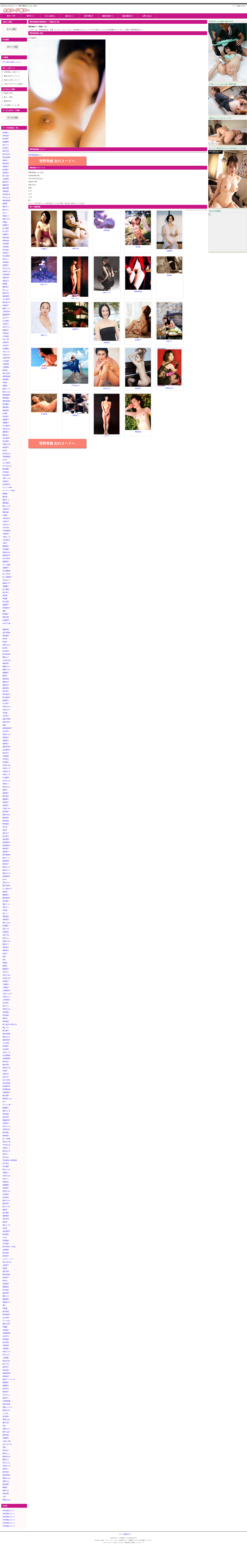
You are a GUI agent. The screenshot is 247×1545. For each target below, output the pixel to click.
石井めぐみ (6, 271)
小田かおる (107, 388)
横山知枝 (6, 1095)
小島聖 (5, 515)
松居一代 (6, 929)
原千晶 (5, 827)
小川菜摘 (6, 361)
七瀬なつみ (6, 808)
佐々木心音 (6, 574)
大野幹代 (6, 342)
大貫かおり (6, 355)
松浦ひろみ (6, 941)
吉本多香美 (6, 1083)
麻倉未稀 (6, 188)
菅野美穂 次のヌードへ (57, 161)
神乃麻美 (6, 404)
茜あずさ (6, 210)
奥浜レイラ (6, 389)
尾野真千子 (6, 1302)
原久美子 (6, 836)
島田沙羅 (6, 617)
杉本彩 (5, 639)
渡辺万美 (6, 1271)
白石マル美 (6, 623)
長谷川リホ (6, 873)
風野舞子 (6, 432)
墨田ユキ (6, 657)
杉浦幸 (5, 642)
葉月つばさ (6, 1432)
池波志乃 (6, 281)
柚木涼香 (6, 1064)
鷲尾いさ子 (6, 1111)
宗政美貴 (6, 1021)
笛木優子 (6, 901)
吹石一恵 (6, 1364)
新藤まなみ (6, 1500)
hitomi (4, 879)
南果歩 (5, 966)
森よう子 (6, 1027)
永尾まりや (6, 1466)
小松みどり (6, 524)
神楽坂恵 (6, 410)
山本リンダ (6, 1052)
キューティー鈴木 (9, 490)
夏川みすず (6, 1151)
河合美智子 (6, 438)
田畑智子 (6, 700)
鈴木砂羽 (6, 651)
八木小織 (6, 1043)
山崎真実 (6, 1250)
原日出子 (6, 833)
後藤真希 (6, 1299)
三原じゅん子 (7, 994)
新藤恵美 (6, 629)
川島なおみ (6, 429)
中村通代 (6, 762)
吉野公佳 (6, 1074)
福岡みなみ (6, 1456)
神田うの (44, 335)
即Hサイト (30, 16)
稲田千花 (6, 293)
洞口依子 (6, 753)
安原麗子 (44, 368)
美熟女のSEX (8, 93)
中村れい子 (6, 768)
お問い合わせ (147, 16)
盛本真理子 (6, 1040)
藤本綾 (5, 892)
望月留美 (6, 1132)
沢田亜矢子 (6, 608)
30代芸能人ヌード (9, 1514)
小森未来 (6, 1194)
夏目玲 (5, 790)
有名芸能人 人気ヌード (12, 72)
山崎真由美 (6, 1058)
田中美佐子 (6, 694)
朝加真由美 (6, 200)
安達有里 (6, 136)
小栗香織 (6, 367)
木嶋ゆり (6, 1173)
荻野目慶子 (6, 395)
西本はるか (6, 815)
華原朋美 (6, 1339)
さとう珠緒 (6, 565)
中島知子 (6, 1123)
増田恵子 (6, 947)
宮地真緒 (6, 1240)
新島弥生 (6, 818)
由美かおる (6, 1068)
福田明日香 (6, 1373)
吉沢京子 (6, 1077)
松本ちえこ (6, 938)
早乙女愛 (6, 602)
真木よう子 (6, 1225)
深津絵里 (6, 1376)
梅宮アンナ (6, 308)
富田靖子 (6, 737)
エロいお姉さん (50, 16)
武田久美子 (6, 722)
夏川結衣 (6, 796)
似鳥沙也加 (6, 1404)
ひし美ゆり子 (7, 889)
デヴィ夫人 (6, 1321)
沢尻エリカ (6, 1352)
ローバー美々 (7, 1105)
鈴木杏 (5, 1281)
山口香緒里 (6, 1055)
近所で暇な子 (88, 16)
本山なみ (6, 1157)
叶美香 (5, 413)
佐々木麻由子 (7, 577)
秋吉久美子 (6, 154)
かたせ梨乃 (6, 463)
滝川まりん (6, 1126)
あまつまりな (7, 1444)
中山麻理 (6, 777)
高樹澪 (5, 676)
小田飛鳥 (6, 1358)
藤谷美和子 (6, 898)
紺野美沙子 (6, 555)
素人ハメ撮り (8, 97)
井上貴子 (6, 231)
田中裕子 (6, 691)
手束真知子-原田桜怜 (10, 1160)
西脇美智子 (6, 1120)
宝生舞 (5, 910)
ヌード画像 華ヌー (125, 1534)
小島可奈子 (6, 518)
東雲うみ (6, 1490)
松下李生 (6, 1163)
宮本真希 (6, 1012)
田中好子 (6, 1389)
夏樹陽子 (6, 799)
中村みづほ (6, 765)
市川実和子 (6, 256)
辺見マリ (6, 907)
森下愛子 (6, 1031)
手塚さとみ (6, 734)
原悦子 (5, 830)
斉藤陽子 (6, 1385)
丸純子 (5, 953)
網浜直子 (6, 182)
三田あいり (6, 997)
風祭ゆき (6, 435)
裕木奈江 (6, 1061)
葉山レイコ (6, 858)
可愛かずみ (6, 444)
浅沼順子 (6, 170)
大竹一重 (6, 339)
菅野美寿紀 (138, 291)
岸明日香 (6, 1493)
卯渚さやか (6, 1191)
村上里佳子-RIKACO (10, 1024)
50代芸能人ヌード (9, 1520)
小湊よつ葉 (6, 1441)
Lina (4, 1102)
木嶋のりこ (6, 1148)
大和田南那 (6, 1401)
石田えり (6, 259)
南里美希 (6, 1484)
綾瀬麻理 (6, 142)
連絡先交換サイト (108, 16)
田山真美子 (6, 697)
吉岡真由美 (6, 1089)
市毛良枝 (6, 250)
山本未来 (6, 1049)
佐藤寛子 (6, 568)
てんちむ (6, 1413)
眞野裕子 (6, 950)
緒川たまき (6, 392)
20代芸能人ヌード (9, 1510)
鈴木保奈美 (6, 654)
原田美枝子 (6, 845)
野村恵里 (6, 821)
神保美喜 (6, 636)
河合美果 (6, 441)
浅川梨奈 (6, 1416)
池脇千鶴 (6, 278)
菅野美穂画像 (33, 155)
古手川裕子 (6, 558)
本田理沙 (6, 919)
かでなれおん (7, 466)
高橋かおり (6, 666)
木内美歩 (6, 472)
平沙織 (5, 713)
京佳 (4, 1426)
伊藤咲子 (6, 225)
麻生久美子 (6, 1324)
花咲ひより (6, 1429)
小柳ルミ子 (6, 537)
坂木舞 (5, 595)
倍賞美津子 (6, 876)
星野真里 (6, 916)
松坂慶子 (6, 926)
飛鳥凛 (5, 1210)
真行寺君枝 (6, 632)
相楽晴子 (6, 605)
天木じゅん (6, 1463)
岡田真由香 (6, 376)
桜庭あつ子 (6, 583)
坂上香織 (6, 589)
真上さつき (6, 1206)
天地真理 (6, 179)
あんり (5, 213)
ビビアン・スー (8, 1259)
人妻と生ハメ (69, 16)
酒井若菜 (6, 1435)
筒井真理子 (6, 1314)
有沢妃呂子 (6, 194)
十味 (4, 1497)
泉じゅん (6, 290)
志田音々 (6, 1469)
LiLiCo (5, 1237)
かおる (5, 460)
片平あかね (6, 1145)
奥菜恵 (5, 1268)
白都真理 (6, 620)
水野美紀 (6, 1348)
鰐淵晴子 (6, 1108)
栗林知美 (6, 512)
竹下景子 (6, 703)
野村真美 (6, 824)
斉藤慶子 (6, 586)
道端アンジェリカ (9, 1379)
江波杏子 (6, 324)
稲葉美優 (6, 296)
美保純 (106, 436)
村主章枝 (6, 1213)
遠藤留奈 (6, 1287)
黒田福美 (6, 503)
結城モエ (6, 1398)
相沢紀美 (6, 163)
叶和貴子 (6, 416)
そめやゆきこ (7, 660)
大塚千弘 (6, 1336)
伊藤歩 (5, 222)
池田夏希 (6, 1185)
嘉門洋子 (6, 1367)
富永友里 (6, 1253)
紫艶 (4, 611)
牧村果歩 (6, 1135)
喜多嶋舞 (6, 469)
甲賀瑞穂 (6, 549)
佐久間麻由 (6, 571)
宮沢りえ (6, 1006)
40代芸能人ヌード (9, 1517)
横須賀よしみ (7, 1098)
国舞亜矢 (6, 546)
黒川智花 (6, 1311)
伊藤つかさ (6, 219)
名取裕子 (6, 802)
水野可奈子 (6, 1129)
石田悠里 (6, 262)
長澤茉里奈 (6, 1475)
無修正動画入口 (127, 16)
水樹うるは (6, 975)
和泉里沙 (6, 1182)
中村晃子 (6, 759)
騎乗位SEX (7, 101)
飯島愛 (5, 284)
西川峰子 (6, 811)
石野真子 (6, 265)
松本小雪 (6, 935)
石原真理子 (6, 274)
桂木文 (5, 450)
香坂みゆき (6, 552)
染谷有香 (6, 1370)
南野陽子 (6, 969)
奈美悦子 (6, 805)
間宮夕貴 (6, 1203)
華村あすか (6, 1410)
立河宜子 (6, 716)
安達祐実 (6, 1284)
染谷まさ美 (6, 1142)
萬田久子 (6, 944)
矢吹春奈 (6, 1197)
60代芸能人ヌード (9, 1523)
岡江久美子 (6, 373)
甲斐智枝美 (6, 457)
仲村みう (6, 784)
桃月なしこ (6, 1453)
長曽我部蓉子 (7, 728)
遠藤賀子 (6, 330)
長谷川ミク (6, 870)
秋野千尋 (6, 151)
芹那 (4, 1447)
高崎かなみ (6, 1478)
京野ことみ (6, 478)
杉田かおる (6, 645)
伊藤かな (6, 216)
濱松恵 (5, 1222)
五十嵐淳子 (6, 299)
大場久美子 (6, 358)
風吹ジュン (6, 904)
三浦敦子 (44, 249)
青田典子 (138, 388)
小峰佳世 (6, 534)
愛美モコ (6, 207)
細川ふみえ (6, 923)
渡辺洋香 (6, 1117)
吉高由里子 (6, 1092)
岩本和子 (6, 1277)
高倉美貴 (6, 688)
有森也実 (6, 191)
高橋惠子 (6, 673)
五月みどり (6, 580)
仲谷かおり (6, 787)
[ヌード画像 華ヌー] (16, 12)
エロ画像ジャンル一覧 (11, 105)
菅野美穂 (107, 230)
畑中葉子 (6, 864)
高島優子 (6, 1382)
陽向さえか (6, 1200)
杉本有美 (6, 1472)
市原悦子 (75, 415)
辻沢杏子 (6, 731)
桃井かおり (6, 1037)
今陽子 (5, 543)
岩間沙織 (6, 237)
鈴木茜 (5, 648)
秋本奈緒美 (6, 157)
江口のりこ (6, 1395)
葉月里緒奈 (6, 855)
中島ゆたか (6, 771)
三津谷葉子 (6, 1000)
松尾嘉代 (6, 932)
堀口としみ (6, 1169)
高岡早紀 (6, 663)
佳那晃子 (6, 447)
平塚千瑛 (6, 1219)
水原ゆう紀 (6, 978)
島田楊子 (6, 614)
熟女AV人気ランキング (12, 80)
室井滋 (5, 1018)
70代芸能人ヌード (9, 1526)
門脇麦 (5, 1327)
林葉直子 (6, 852)
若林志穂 (6, 1114)
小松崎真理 (6, 531)
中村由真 (6, 756)
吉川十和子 (6, 1080)
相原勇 (5, 160)
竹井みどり (6, 710)
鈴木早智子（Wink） (10, 1247)
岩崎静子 (6, 234)
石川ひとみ (6, 268)
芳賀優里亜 (6, 1333)
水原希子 (6, 1265)
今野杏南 (6, 1345)
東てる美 (6, 176)
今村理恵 (6, 247)
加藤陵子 (6, 423)
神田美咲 (6, 407)
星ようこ (6, 913)
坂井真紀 (6, 1234)
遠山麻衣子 (6, 750)
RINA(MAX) (7, 1262)
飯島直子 (6, 287)
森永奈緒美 (6, 1034)
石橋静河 (6, 1438)
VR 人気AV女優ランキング (12, 62)
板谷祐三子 (6, 302)
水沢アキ (6, 972)
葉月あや (6, 1450)
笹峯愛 (5, 598)
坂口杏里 (6, 1342)
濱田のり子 (6, 867)
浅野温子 (6, 166)
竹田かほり (6, 706)
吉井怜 (5, 1071)
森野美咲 (6, 1216)
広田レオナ (44, 284)
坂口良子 (6, 592)
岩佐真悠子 (6, 1231)
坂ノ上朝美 (6, 1139)
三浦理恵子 (6, 990)
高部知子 (6, 685)
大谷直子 (6, 345)
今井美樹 (6, 244)
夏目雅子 (6, 793)
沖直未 (5, 382)
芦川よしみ (6, 197)
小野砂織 (6, 364)
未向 (4, 960)
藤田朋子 (6, 895)
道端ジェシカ (7, 1407)
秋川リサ (6, 145)
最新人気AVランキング (12, 76)
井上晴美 (6, 228)
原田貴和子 (6, 842)
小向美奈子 (6, 540)
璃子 (4, 1305)
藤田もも (6, 1460)
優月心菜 (6, 1422)
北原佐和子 (6, 484)
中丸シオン (6, 1355)
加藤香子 (6, 419)
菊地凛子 (6, 1392)
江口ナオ (6, 318)
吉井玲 (5, 1228)
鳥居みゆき (6, 1361)
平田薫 (5, 1308)
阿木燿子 (6, 139)
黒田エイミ (6, 500)
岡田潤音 (6, 379)
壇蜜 (4, 725)
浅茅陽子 (6, 173)
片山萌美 (6, 1243)
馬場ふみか (6, 1419)
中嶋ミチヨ (6, 774)
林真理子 (6, 848)
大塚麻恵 (6, 349)
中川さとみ (6, 781)
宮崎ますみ (6, 1009)
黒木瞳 (5, 497)
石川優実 (6, 1166)
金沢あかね (6, 453)
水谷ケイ (6, 1179)
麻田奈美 (6, 185)
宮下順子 (6, 1003)
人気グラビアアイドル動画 (13, 84)
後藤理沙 (6, 561)
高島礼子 (6, 682)
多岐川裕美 (6, 719)
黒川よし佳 (6, 506)
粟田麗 (5, 203)
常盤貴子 (6, 740)
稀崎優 (5, 494)
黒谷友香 (6, 1293)
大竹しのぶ (6, 352)
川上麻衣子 (6, 426)
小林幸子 (6, 521)
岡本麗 (5, 370)
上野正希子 (6, 311)
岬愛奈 (5, 1487)
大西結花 (6, 333)
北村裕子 (6, 481)
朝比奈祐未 (6, 1274)
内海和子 (6, 305)
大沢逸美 (6, 336)
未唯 (4, 956)
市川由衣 (6, 1290)
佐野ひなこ (6, 1481)
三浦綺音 (6, 984)
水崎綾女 (6, 1330)
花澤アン (6, 1154)
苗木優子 (6, 1256)
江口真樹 (6, 321)
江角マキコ (6, 327)
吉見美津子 (6, 1086)
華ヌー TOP (11, 16)
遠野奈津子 (6, 747)
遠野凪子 (75, 329)
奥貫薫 (5, 386)
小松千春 (6, 528)
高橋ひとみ (6, 669)
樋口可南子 (6, 885)
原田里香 (6, 839)
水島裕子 (6, 981)
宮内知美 (6, 1015)
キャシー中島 (7, 487)
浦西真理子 (6, 315)
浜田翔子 (6, 1188)
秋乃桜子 (6, 148)
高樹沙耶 (6, 679)
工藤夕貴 (6, 509)
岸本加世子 (6, 475)
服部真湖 (6, 861)
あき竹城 (6, 1318)
